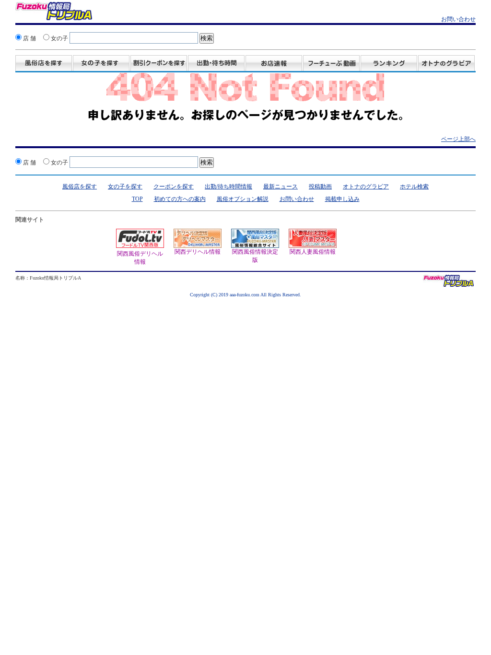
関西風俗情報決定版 (254, 246)
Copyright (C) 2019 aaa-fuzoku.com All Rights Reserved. (245, 294)
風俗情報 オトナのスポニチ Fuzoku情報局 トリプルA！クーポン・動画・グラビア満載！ (53, 12)
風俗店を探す (43, 63)
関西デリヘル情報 (197, 242)
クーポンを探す (173, 186)
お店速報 (274, 63)
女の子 (58, 38)
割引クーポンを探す (158, 63)
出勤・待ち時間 (216, 63)
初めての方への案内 (180, 199)
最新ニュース (280, 186)
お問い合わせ (458, 19)
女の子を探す (101, 63)
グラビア (446, 63)
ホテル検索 (414, 186)
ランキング (389, 63)
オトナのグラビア (366, 186)
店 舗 (29, 38)
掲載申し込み (342, 199)
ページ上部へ (458, 139)
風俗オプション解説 (243, 199)
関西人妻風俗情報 (312, 242)
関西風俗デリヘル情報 (140, 257)
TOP (137, 199)
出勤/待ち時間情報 (228, 186)
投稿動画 (331, 63)
